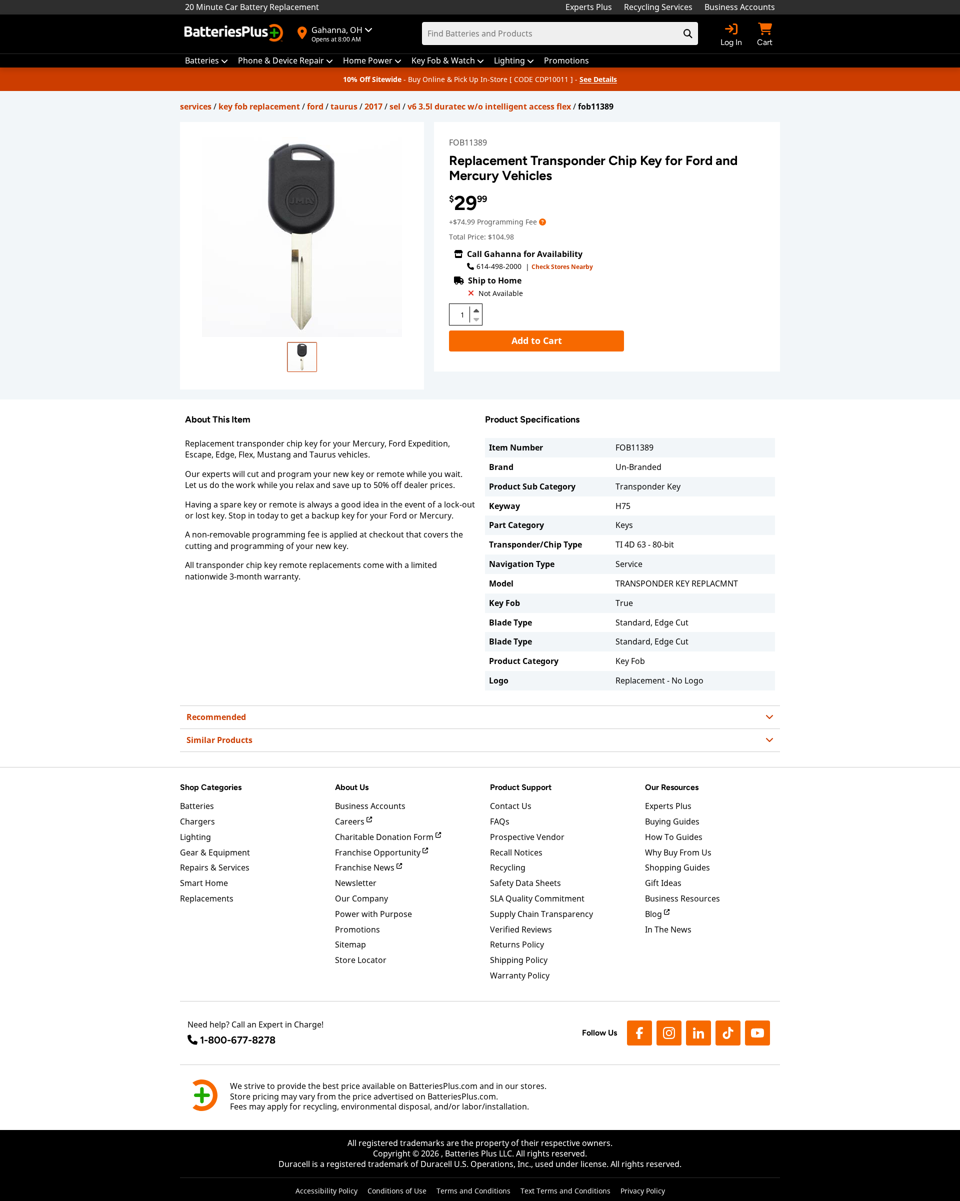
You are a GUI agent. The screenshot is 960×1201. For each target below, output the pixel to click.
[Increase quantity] (476, 310)
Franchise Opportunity (378, 852)
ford (315, 106)
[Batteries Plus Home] (235, 34)
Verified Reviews (521, 929)
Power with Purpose (373, 914)
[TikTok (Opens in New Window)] (728, 1033)
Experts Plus (589, 7)
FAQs (500, 821)
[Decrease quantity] (476, 318)
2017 (373, 106)
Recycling (508, 867)
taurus (344, 106)
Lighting (195, 837)
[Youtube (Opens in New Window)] (757, 1033)
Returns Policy (517, 944)
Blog (654, 914)
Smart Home (204, 883)
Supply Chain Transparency (541, 914)
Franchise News (365, 867)
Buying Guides (672, 821)
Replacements (207, 898)
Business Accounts (739, 7)
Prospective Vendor (527, 837)
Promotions (357, 929)
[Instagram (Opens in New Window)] (669, 1033)
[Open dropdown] (542, 221)
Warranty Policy (520, 975)
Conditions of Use (397, 1191)
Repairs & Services (215, 867)
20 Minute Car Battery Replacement (252, 7)
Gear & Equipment (215, 852)
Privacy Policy (642, 1191)
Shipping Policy (519, 960)
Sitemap (350, 944)
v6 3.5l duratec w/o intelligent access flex (489, 106)
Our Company (361, 898)
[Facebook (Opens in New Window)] (639, 1033)
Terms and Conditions (473, 1191)
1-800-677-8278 (238, 1040)
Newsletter (355, 883)
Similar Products (219, 740)
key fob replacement (259, 106)
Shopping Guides (677, 867)
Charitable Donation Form (385, 837)
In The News (668, 929)
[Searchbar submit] (688, 34)
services (196, 106)
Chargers (197, 821)
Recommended (216, 717)
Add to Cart (537, 340)
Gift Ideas (663, 883)
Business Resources (682, 898)
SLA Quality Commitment (537, 898)
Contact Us (511, 806)
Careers (350, 821)
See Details (598, 79)
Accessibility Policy (327, 1191)
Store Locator (360, 960)
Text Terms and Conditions (565, 1191)
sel (395, 106)
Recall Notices (516, 852)
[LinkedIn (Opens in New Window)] (698, 1033)
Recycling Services (658, 7)
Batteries (197, 806)
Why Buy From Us (678, 852)
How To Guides (673, 837)
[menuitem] (206, 61)
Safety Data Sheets (525, 883)
